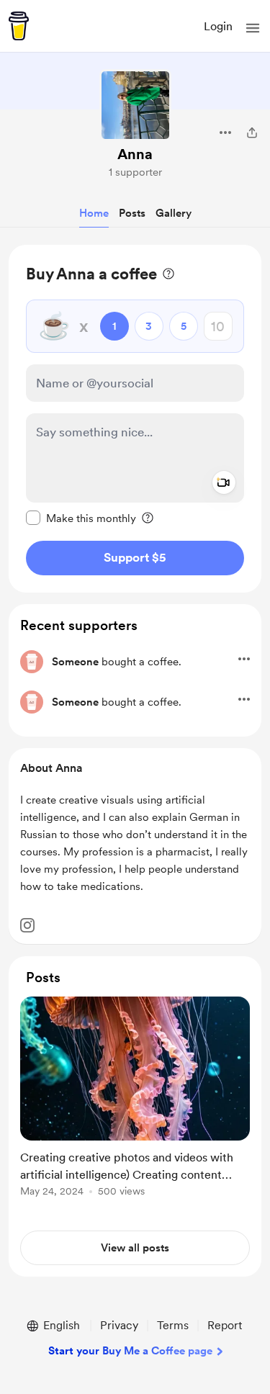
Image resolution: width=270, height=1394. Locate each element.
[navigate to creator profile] (135, 105)
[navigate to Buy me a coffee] (19, 26)
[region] (135, 419)
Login (218, 26)
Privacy (119, 1325)
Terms (173, 1325)
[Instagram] (27, 925)
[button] (252, 28)
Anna (135, 154)
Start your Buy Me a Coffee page (130, 1350)
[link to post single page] (135, 1099)
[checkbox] (81, 517)
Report (224, 1325)
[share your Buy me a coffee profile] (252, 132)
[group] (135, 1105)
